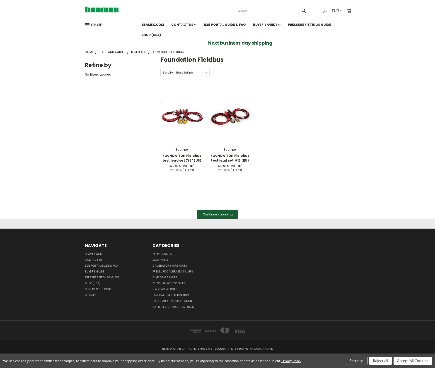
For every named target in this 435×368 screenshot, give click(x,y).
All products (162, 254)
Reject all (380, 360)
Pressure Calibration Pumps (172, 271)
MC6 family (160, 260)
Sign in (90, 289)
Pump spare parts (164, 277)
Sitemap (90, 295)
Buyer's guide (265, 24)
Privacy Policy (291, 361)
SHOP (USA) (151, 35)
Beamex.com (153, 24)
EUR (335, 11)
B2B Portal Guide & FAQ (225, 24)
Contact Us (182, 24)
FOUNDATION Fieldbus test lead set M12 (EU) (230, 158)
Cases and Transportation (172, 301)
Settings (357, 360)
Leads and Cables (164, 289)
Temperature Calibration (170, 295)
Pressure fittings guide (309, 24)
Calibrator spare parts (169, 266)
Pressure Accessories (168, 283)
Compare (180, 111)
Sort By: (168, 72)
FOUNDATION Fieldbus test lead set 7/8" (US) (182, 158)
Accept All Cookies (412, 360)
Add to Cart (182, 119)
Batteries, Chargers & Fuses (173, 307)
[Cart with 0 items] (349, 11)
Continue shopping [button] (218, 214)
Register (107, 289)
